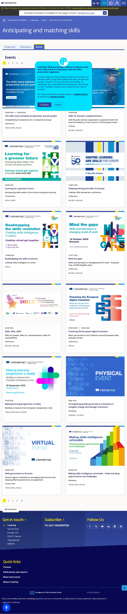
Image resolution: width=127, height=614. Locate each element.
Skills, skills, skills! (13, 331)
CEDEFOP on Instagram (114, 526)
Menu (124, 3)
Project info (9, 47)
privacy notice (58, 96)
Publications (25, 47)
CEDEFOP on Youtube (102, 526)
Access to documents (53, 598)
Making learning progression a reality (23, 404)
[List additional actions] (99, 3)
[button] (6, 608)
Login (111, 3)
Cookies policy (69, 598)
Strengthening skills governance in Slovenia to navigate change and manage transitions (90, 405)
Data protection (99, 598)
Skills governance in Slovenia (18, 473)
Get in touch (13, 519)
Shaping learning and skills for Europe (86, 188)
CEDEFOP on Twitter (96, 526)
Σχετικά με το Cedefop (17, 20)
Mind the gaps (75, 258)
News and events (11, 577)
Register (117, 3)
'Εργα (44, 20)
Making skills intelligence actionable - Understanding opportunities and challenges (93, 475)
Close (105, 13)
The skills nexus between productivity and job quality (31, 116)
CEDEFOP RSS (120, 526)
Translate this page (85, 13)
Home (4, 19)
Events (39, 47)
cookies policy (81, 94)
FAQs (4, 598)
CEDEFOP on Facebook (89, 526)
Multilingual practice (35, 598)
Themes (7, 567)
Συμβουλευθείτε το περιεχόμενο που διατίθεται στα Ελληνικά (95, 8)
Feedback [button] (124, 588)
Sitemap (16, 602)
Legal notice (7, 602)
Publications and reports (15, 572)
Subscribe (53, 519)
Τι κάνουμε (34, 20)
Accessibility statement (17, 598)
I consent (44, 104)
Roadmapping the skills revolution (21, 258)
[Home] (8, 3)
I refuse (57, 105)
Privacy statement (84, 598)
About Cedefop (10, 582)
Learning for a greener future (19, 188)
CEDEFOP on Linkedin (108, 526)
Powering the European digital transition (88, 331)
